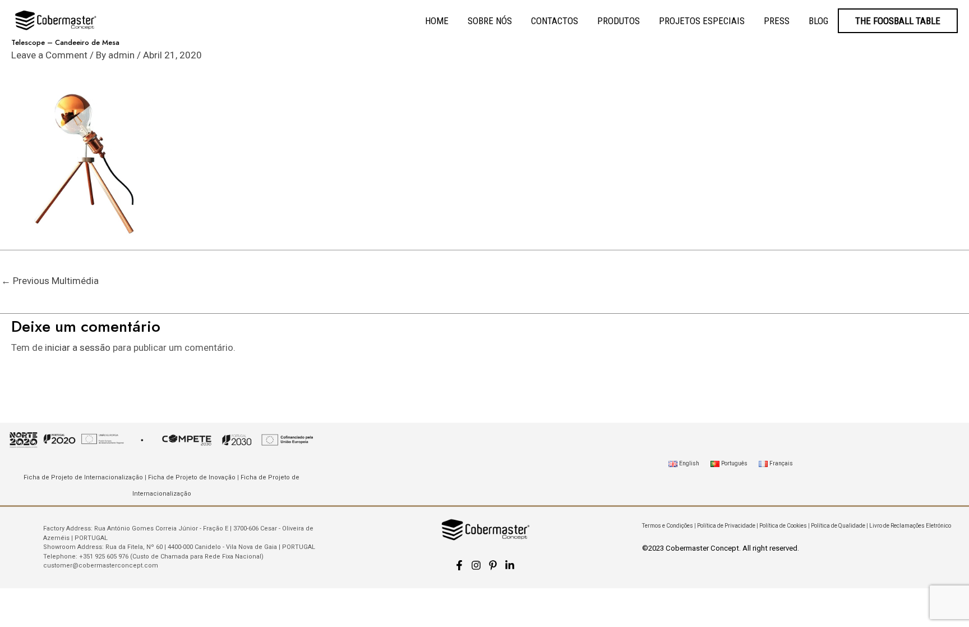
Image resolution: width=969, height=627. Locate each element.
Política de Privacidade (726, 526)
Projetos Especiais (702, 20)
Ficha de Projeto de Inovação (192, 477)
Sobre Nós (490, 20)
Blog (818, 20)
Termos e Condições (667, 526)
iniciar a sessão (77, 347)
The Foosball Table (897, 20)
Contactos (554, 20)
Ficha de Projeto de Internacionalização (83, 477)
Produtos (618, 20)
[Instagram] (476, 565)
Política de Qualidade (838, 526)
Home (437, 20)
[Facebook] (459, 565)
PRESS (777, 20)
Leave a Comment (49, 55)
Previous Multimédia (50, 280)
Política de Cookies (783, 526)
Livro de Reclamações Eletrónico (910, 526)
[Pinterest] (493, 565)
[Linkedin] (510, 565)
